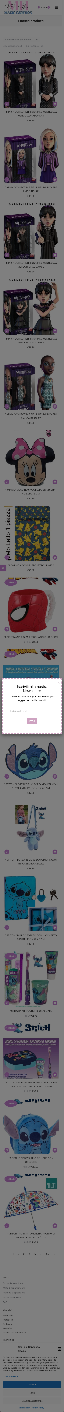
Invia (32, 721)
